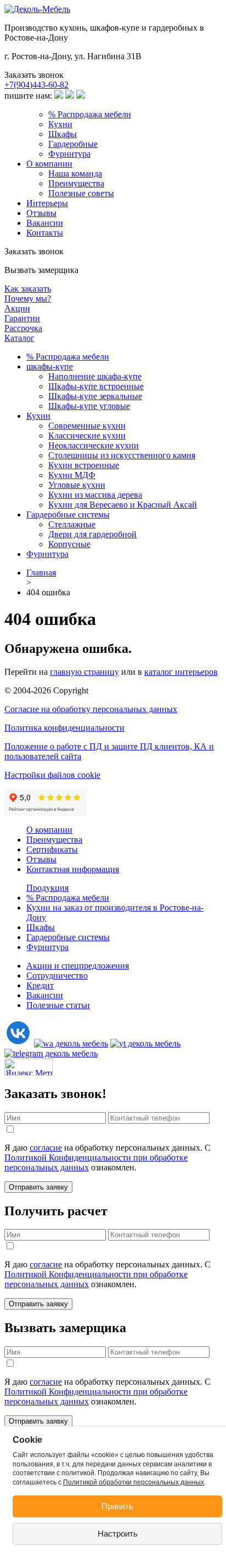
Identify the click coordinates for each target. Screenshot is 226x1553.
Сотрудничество (57, 975)
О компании (49, 163)
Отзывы (41, 213)
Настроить (118, 1533)
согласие (46, 1147)
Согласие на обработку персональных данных (90, 709)
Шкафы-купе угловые (89, 406)
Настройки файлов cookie (52, 775)
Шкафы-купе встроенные (96, 386)
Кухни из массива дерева (95, 494)
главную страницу (84, 671)
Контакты (44, 232)
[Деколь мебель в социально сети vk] (18, 1043)
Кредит (40, 985)
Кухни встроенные (83, 465)
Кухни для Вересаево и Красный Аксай (122, 504)
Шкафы (62, 134)
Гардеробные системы (68, 514)
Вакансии (44, 222)
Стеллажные (71, 524)
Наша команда (75, 173)
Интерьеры (47, 203)
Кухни (60, 124)
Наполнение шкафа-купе (95, 376)
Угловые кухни (76, 485)
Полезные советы (81, 193)
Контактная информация (72, 869)
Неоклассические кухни (93, 445)
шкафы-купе (49, 366)
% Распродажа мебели (89, 114)
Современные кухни (87, 425)
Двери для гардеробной (92, 534)
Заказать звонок (34, 74)
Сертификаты (52, 849)
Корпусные (69, 544)
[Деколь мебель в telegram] (51, 1053)
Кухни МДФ (71, 475)
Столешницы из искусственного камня (121, 455)
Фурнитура (69, 153)
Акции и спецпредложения (77, 965)
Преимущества (76, 183)
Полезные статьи (58, 1005)
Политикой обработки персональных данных (133, 1482)
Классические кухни (87, 435)
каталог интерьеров (181, 671)
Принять (117, 1506)
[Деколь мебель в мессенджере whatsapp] (71, 1043)
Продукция (47, 887)
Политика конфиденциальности (64, 727)
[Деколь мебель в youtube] (145, 1043)
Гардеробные (73, 144)
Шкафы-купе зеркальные (95, 396)
